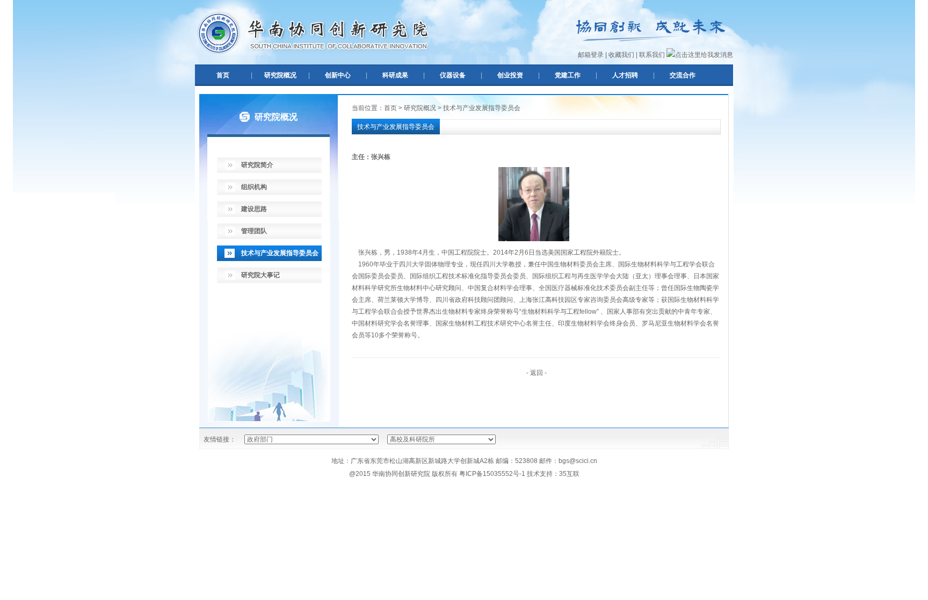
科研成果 (395, 75)
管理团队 (254, 231)
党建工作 (568, 75)
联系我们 (652, 55)
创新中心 (338, 75)
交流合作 (682, 75)
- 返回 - (536, 373)
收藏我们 (621, 55)
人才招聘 (625, 75)
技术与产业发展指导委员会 (279, 253)
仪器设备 (453, 75)
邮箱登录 (591, 55)
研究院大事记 (260, 275)
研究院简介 (257, 165)
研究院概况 (280, 75)
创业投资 (510, 75)
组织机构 (254, 187)
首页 (222, 75)
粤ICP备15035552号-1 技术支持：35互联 (519, 474)
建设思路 (254, 209)
